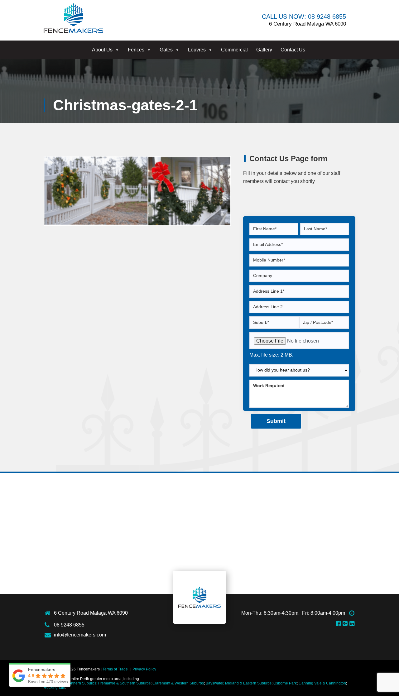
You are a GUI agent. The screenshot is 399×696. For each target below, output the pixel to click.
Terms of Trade (115, 669)
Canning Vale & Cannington (322, 683)
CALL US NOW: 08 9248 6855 (304, 16)
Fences (136, 49)
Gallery (264, 49)
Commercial (234, 49)
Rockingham (54, 687)
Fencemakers (199, 597)
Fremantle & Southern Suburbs (124, 683)
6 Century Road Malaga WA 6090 (91, 613)
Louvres (197, 49)
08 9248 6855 (69, 624)
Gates (166, 49)
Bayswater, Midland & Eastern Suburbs (239, 683)
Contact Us (293, 49)
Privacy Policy (144, 669)
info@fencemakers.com (80, 634)
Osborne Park (285, 683)
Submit (276, 421)
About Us (102, 49)
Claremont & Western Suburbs (178, 683)
